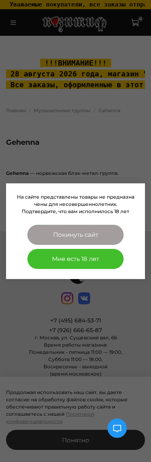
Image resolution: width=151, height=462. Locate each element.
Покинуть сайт (75, 234)
